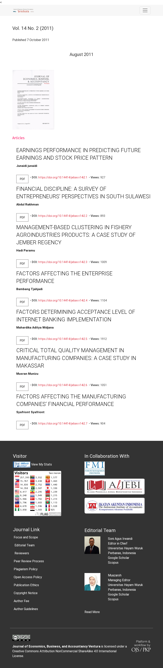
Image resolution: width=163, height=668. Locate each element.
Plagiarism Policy (26, 569)
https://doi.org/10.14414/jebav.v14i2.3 (62, 262)
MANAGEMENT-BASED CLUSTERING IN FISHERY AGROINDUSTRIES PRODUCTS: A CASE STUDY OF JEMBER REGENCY (76, 235)
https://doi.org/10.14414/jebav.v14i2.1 (62, 177)
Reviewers (21, 553)
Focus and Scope (26, 537)
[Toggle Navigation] (145, 10)
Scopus (113, 562)
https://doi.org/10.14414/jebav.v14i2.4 (62, 300)
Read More (92, 612)
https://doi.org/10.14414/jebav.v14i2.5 (62, 339)
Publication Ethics (26, 585)
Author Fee (21, 601)
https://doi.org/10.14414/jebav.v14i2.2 (62, 216)
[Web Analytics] (21, 464)
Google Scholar (118, 558)
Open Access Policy (28, 577)
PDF (22, 179)
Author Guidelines (26, 609)
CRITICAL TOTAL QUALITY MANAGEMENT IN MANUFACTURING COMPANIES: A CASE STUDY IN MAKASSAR (76, 358)
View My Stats (41, 464)
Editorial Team (24, 545)
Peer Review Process (29, 561)
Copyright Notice (26, 593)
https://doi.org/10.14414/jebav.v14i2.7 (62, 423)
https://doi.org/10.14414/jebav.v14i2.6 (62, 385)
